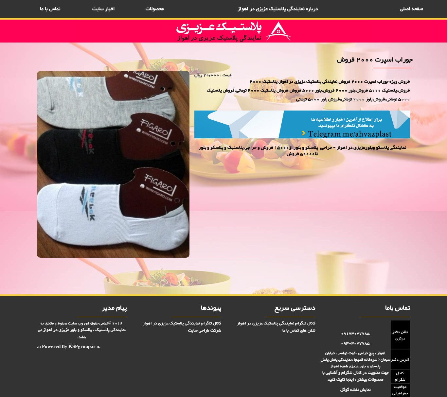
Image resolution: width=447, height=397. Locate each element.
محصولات (155, 9)
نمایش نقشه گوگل (355, 390)
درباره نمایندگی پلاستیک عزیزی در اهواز (278, 9)
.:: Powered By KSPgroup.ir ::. (68, 347)
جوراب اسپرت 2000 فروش (393, 272)
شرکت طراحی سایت (204, 331)
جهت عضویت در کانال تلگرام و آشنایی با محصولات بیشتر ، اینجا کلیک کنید (355, 376)
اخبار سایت (103, 9)
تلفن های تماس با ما (298, 331)
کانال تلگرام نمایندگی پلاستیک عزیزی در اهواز (276, 323)
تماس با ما (50, 9)
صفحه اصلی (411, 9)
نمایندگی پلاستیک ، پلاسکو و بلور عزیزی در (84, 330)
